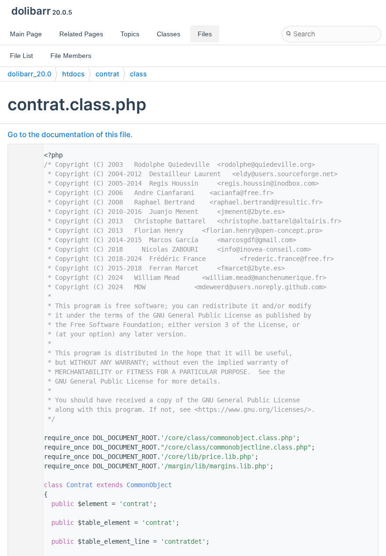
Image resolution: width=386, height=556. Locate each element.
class (138, 74)
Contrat (79, 485)
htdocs (73, 74)
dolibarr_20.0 (29, 74)
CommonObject (149, 485)
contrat (107, 74)
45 (23, 485)
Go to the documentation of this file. (70, 134)
